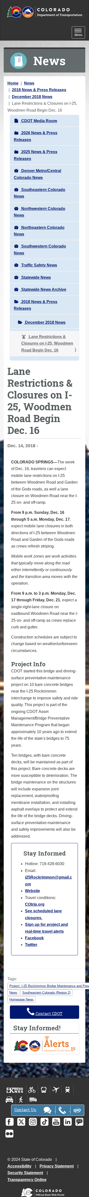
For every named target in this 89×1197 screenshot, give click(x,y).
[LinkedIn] (68, 1122)
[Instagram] (33, 1122)
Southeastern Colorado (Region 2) (46, 992)
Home (13, 83)
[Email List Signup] (79, 1122)
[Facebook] (10, 1122)
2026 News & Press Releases (35, 136)
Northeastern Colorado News (39, 230)
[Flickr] (9, 1133)
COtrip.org (34, 904)
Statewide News (35, 277)
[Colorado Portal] (43, 1191)
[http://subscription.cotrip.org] (44, 1043)
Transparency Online (26, 1180)
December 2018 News (32, 97)
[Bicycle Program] (32, 1090)
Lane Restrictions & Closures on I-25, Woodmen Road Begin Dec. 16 (47, 343)
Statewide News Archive (43, 289)
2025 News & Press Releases (35, 155)
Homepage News (21, 999)
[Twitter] (21, 1122)
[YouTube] (56, 1122)
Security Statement (25, 1173)
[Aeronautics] (56, 1090)
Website (32, 891)
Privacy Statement (57, 1166)
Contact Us (25, 1109)
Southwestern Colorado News (40, 249)
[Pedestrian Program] (21, 1100)
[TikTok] (44, 1122)
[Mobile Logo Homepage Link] (44, 12)
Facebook (34, 938)
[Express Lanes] (15, 1090)
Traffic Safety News (38, 265)
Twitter (31, 945)
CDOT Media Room (38, 121)
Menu (79, 33)
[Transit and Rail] (44, 1090)
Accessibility (19, 1166)
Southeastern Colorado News (39, 193)
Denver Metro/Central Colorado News (37, 174)
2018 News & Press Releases (39, 90)
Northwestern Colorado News (39, 212)
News (29, 83)
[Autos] (9, 1100)
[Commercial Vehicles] (33, 1100)
